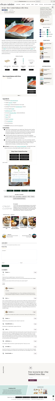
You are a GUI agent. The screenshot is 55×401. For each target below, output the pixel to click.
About (45, 397)
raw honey (11, 119)
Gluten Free (24, 196)
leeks (9, 104)
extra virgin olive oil (14, 100)
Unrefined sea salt (8, 110)
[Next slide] (35, 64)
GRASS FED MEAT (14, 159)
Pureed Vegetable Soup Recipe (47, 48)
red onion (10, 102)
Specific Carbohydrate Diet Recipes (19, 198)
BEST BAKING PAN (24, 154)
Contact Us (42, 399)
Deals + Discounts (26, 397)
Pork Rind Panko (23, 227)
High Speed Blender (15, 66)
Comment (4, 250)
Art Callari (7, 346)
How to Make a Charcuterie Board (15, 228)
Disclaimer (38, 399)
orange (7, 114)
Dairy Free (6, 196)
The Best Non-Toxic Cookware (47, 70)
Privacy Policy (34, 399)
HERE (5, 48)
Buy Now (7, 69)
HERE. (32, 48)
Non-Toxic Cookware (47, 4)
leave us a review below (21, 146)
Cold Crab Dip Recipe (47, 56)
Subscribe (41, 397)
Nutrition (41, 4)
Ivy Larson (6, 11)
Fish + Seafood (18, 196)
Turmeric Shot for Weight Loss (47, 44)
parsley (12, 108)
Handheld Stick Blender (23, 67)
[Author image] (3, 12)
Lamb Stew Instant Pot (6, 228)
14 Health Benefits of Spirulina (47, 83)
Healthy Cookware (34, 397)
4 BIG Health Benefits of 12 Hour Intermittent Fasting (48, 78)
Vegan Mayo (45, 52)
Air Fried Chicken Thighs (32, 228)
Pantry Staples (19, 397)
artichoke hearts (19, 106)
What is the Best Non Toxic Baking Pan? (48, 74)
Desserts (36, 4)
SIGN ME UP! (38, 1)
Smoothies (28, 4)
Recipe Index (18, 4)
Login (54, 4)
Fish (14, 196)
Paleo (29, 196)
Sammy (6, 318)
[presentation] (6, 221)
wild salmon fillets (12, 112)
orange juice (10, 121)
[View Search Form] (52, 1)
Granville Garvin (8, 323)
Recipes (32, 196)
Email (21, 262)
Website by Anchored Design (26, 399)
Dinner (32, 4)
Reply (35, 272)
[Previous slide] (3, 64)
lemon (7, 116)
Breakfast (23, 4)
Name (3, 262)
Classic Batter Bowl (31, 66)
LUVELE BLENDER (24, 159)
